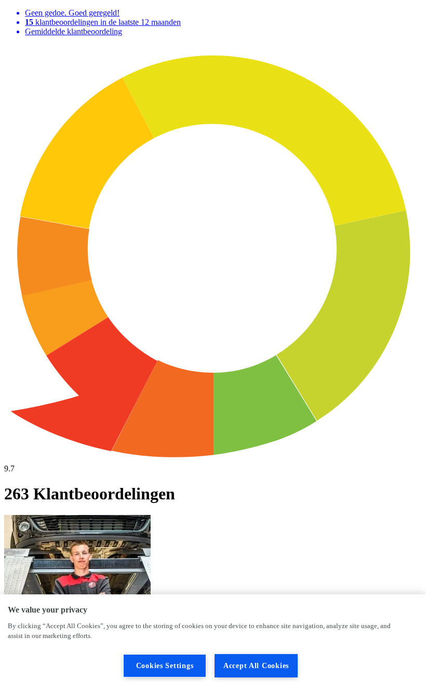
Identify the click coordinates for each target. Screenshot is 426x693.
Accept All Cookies (256, 665)
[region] (213, 643)
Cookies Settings (165, 665)
